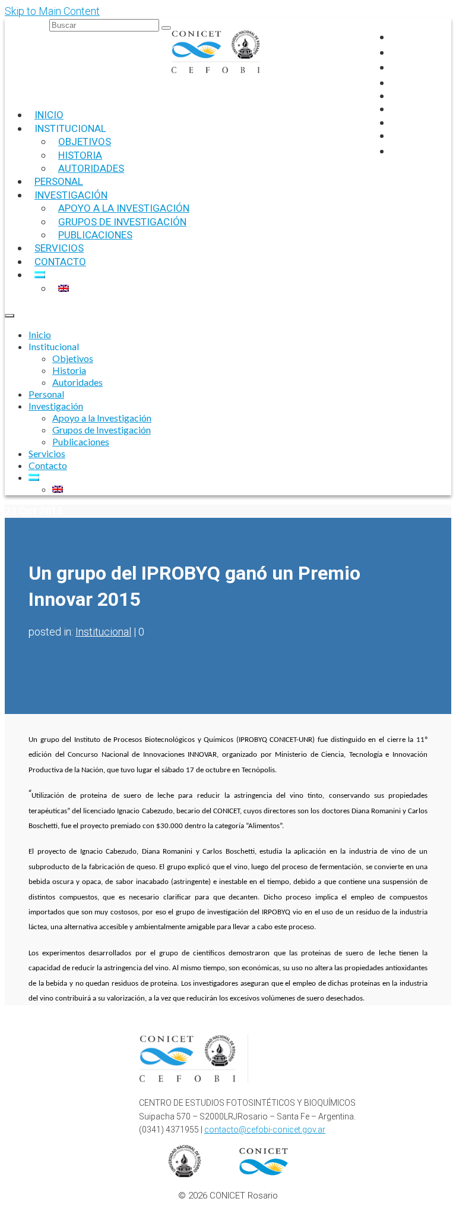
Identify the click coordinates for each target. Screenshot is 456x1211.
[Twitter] (397, 67)
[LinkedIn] (397, 82)
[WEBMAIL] (399, 150)
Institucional (103, 631)
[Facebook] (397, 36)
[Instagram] (397, 52)
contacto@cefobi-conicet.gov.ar (264, 1129)
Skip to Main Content (52, 11)
